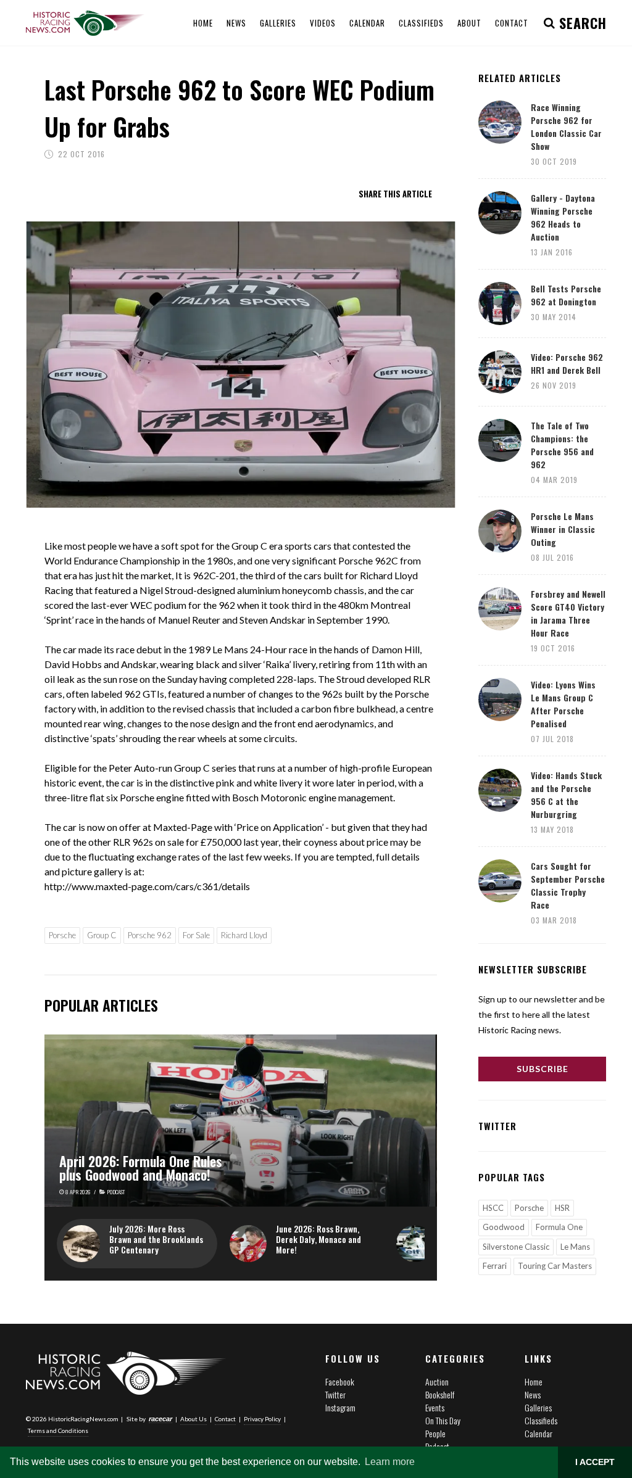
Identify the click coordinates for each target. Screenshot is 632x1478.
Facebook (339, 1381)
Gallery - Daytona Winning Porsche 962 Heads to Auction (563, 217)
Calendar (538, 1433)
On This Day (442, 1420)
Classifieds (541, 1420)
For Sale (196, 935)
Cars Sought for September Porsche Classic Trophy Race (568, 885)
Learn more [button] (390, 1461)
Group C (102, 935)
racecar (160, 1418)
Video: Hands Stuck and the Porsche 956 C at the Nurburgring (566, 794)
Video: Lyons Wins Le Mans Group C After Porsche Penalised (563, 704)
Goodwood (504, 1227)
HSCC (493, 1208)
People (435, 1433)
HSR (562, 1208)
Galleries (538, 1407)
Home (534, 1381)
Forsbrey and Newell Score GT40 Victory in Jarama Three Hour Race (568, 613)
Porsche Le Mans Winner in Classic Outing (563, 529)
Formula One (559, 1227)
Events (434, 1407)
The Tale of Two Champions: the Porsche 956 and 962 (562, 445)
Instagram (340, 1407)
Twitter (335, 1394)
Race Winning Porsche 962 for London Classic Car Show (566, 126)
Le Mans (575, 1247)
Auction (437, 1381)
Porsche (62, 935)
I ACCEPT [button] (595, 1462)
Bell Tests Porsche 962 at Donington (566, 295)
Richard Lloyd (244, 935)
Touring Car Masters (555, 1266)
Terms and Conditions (58, 1430)
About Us (193, 1418)
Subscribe (542, 1068)
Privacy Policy (262, 1418)
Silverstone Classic (516, 1247)
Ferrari (495, 1266)
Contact (225, 1418)
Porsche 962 (150, 935)
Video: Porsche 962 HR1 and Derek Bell (567, 363)
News (533, 1394)
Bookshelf (439, 1394)
